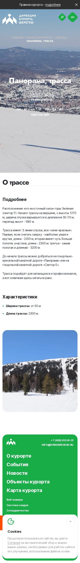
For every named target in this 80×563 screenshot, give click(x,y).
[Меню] (73, 17)
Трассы (60, 37)
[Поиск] (62, 17)
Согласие (14, 542)
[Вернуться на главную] (19, 19)
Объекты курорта (39, 37)
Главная (17, 37)
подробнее (53, 4)
